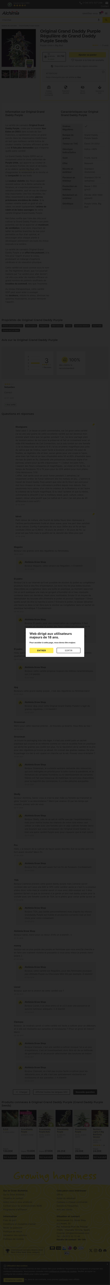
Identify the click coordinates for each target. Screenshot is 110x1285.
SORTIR (68, 650)
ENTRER (41, 650)
